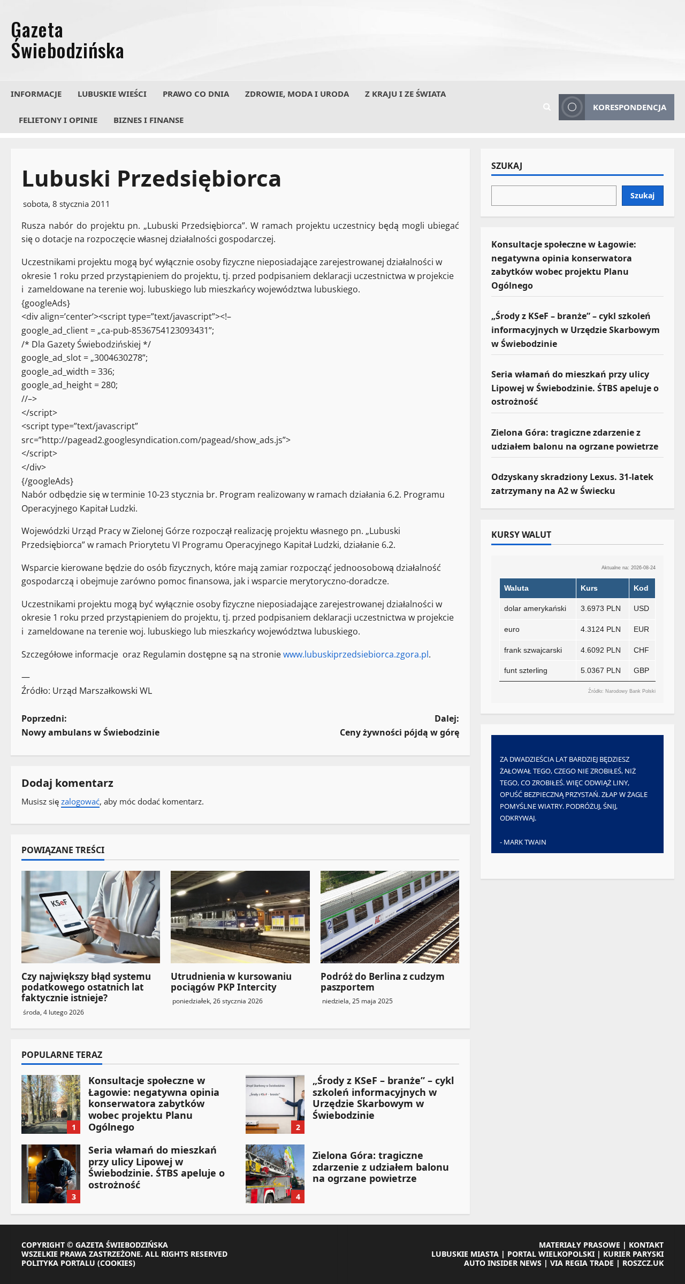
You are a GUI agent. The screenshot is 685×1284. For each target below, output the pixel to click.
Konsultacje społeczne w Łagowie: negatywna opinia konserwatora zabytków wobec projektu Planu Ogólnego (50, 1104)
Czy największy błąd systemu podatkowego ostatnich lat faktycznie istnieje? (86, 987)
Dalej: (399, 725)
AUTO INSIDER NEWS (503, 1263)
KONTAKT (646, 1245)
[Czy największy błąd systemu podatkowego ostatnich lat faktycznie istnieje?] (90, 917)
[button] (547, 107)
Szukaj (506, 166)
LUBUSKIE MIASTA (465, 1254)
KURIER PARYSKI (633, 1254)
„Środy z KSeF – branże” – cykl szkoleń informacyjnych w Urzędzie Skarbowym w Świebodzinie (275, 1104)
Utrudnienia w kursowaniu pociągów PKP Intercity (231, 981)
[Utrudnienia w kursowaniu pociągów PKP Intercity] (240, 917)
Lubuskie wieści (112, 93)
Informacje (36, 93)
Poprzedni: (90, 725)
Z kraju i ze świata (405, 93)
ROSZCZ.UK (643, 1263)
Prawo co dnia (196, 93)
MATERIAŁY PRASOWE (579, 1245)
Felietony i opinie (58, 119)
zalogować (80, 801)
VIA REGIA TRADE (582, 1263)
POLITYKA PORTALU (58, 1263)
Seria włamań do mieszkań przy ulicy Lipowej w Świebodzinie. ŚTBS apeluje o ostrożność (50, 1173)
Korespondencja (629, 107)
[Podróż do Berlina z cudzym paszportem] (390, 917)
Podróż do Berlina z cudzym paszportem (383, 981)
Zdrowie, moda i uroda (297, 93)
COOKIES (116, 1263)
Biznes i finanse (148, 119)
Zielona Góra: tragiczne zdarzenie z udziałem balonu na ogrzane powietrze (275, 1173)
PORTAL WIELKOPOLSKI (551, 1254)
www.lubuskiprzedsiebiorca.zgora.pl (356, 654)
